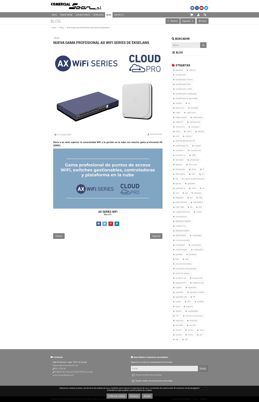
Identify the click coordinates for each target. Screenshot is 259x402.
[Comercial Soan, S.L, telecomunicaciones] (76, 11)
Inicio (54, 27)
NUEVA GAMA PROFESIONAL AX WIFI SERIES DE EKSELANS (88, 27)
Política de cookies (116, 396)
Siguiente (156, 236)
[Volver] (173, 52)
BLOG (61, 27)
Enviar (203, 368)
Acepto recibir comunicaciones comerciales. (154, 381)
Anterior (58, 236)
